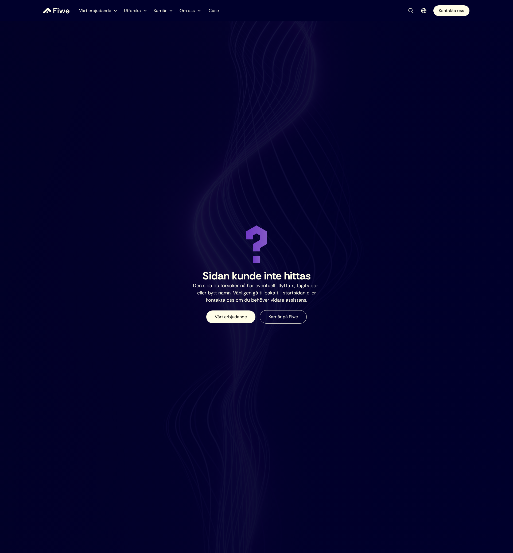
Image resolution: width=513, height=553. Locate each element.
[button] (98, 10)
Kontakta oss (451, 10)
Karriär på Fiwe (283, 317)
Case (214, 10)
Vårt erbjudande (231, 317)
